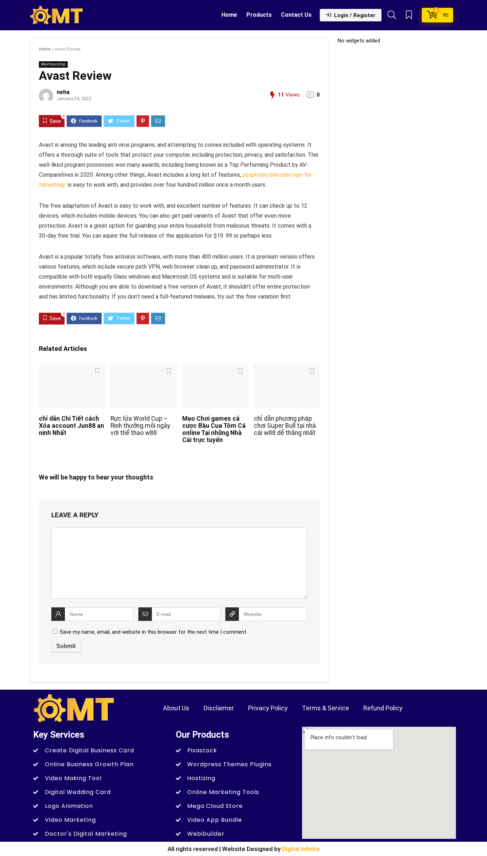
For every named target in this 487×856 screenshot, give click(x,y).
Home (229, 14)
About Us (176, 708)
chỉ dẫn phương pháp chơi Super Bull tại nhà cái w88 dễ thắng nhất (285, 425)
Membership (53, 64)
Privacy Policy (268, 708)
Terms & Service (325, 708)
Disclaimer (219, 708)
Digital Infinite (301, 848)
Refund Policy (383, 708)
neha (63, 92)
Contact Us (296, 14)
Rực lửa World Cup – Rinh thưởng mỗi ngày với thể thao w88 (140, 425)
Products (259, 14)
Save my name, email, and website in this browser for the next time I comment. (153, 632)
